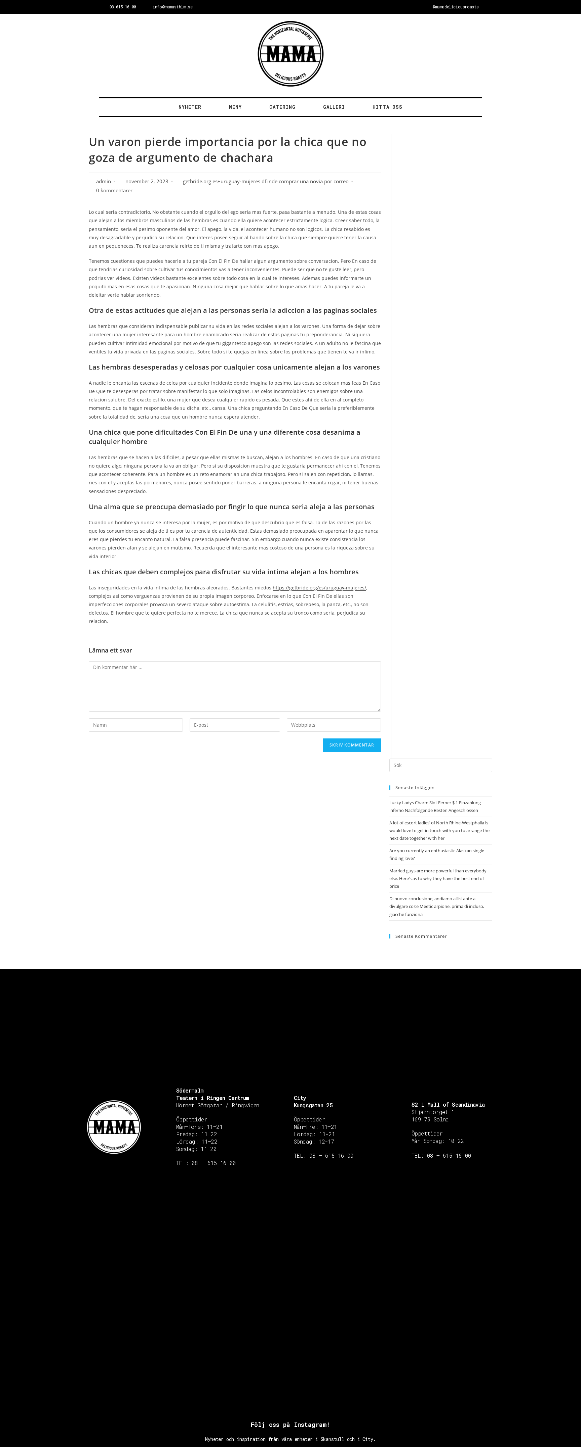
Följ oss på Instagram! (290, 1424)
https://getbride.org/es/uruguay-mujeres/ (319, 587)
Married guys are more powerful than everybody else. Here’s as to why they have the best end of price (438, 878)
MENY (235, 107)
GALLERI (334, 107)
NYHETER (190, 107)
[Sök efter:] (440, 765)
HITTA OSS (387, 107)
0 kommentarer (114, 190)
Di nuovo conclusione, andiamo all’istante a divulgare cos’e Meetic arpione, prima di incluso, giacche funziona (436, 906)
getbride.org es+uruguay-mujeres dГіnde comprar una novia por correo (266, 181)
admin (103, 181)
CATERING (282, 107)
